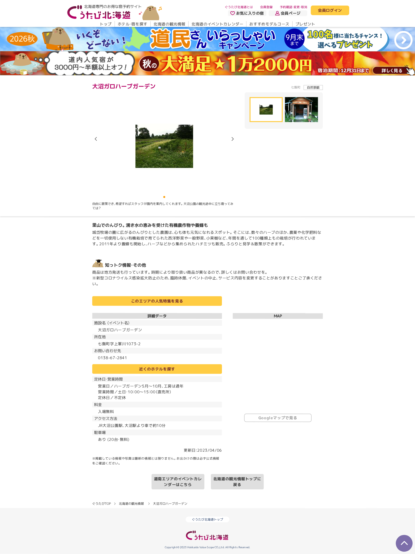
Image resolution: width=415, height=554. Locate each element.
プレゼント (305, 24)
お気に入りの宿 (250, 13)
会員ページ (291, 13)
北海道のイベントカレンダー (217, 24)
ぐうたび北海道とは (239, 7)
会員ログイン (330, 10)
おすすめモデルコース (269, 24)
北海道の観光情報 (169, 24)
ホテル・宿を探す (132, 24)
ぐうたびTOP (101, 503)
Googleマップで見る (277, 417)
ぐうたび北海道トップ (207, 519)
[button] (232, 139)
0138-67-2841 (112, 357)
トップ (106, 24)
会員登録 (266, 7)
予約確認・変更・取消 (293, 7)
